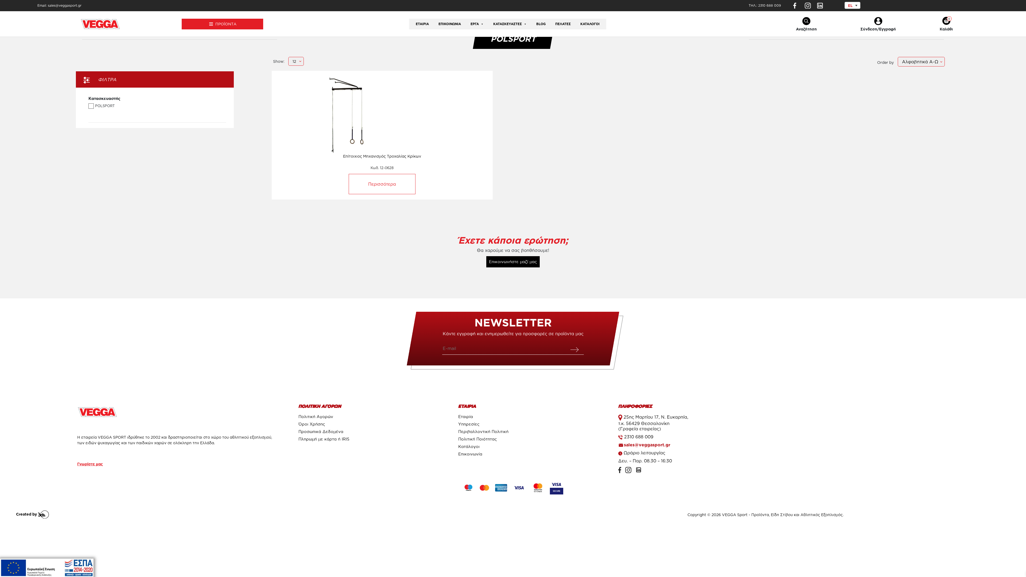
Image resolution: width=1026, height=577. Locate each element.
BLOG (541, 24)
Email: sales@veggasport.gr (59, 5)
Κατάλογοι (590, 24)
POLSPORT (105, 106)
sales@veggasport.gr (647, 444)
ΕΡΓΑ (475, 24)
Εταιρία (422, 24)
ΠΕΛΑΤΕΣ (563, 24)
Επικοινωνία (449, 24)
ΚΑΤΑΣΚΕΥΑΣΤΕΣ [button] (507, 24)
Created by (27, 514)
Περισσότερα (382, 184)
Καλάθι (946, 29)
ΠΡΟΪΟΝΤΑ (225, 24)
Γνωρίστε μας (90, 464)
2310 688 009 (769, 5)
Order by (885, 62)
